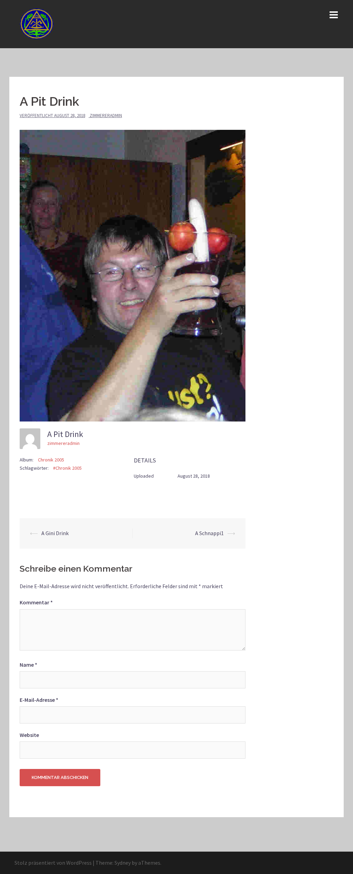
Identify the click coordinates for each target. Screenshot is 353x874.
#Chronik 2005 (67, 468)
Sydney (122, 862)
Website (29, 734)
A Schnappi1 (209, 533)
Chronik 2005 (51, 460)
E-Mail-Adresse (39, 699)
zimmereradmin (106, 115)
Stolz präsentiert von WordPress (53, 862)
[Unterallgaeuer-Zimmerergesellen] (37, 23)
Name (28, 664)
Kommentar (36, 602)
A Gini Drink (55, 533)
